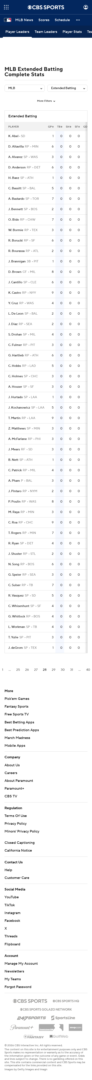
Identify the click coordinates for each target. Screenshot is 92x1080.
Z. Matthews (17, 429)
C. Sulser (14, 585)
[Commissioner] (51, 1026)
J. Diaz (13, 324)
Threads (10, 936)
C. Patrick (15, 470)
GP (50, 126)
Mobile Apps (14, 745)
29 (53, 670)
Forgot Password (17, 987)
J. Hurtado (15, 397)
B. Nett (13, 460)
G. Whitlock (16, 617)
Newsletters (14, 971)
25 (18, 670)
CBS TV (10, 796)
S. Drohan (15, 335)
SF (76, 126)
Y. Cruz (13, 303)
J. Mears (14, 449)
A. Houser (15, 387)
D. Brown (14, 272)
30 (63, 670)
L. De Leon (15, 314)
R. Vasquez (16, 596)
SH (67, 126)
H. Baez (13, 178)
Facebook (12, 920)
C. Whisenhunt (18, 606)
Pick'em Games (16, 699)
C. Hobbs (14, 366)
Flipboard (12, 944)
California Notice (18, 850)
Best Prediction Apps (21, 730)
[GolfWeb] (59, 1036)
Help (8, 870)
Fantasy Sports (16, 706)
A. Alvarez (15, 157)
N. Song (13, 564)
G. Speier (14, 575)
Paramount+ (14, 788)
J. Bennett (15, 209)
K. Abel (13, 136)
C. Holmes (15, 376)
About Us (12, 765)
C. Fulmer (15, 345)
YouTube (11, 897)
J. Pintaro (14, 491)
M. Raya (13, 512)
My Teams (12, 979)
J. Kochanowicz (19, 408)
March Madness (17, 738)
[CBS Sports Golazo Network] (46, 1009)
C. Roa (12, 523)
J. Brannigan (17, 262)
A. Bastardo (16, 199)
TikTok (9, 905)
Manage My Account (21, 963)
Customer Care (16, 878)
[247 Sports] (31, 1017)
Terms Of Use (15, 816)
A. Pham (14, 481)
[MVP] (75, 1026)
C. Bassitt (14, 188)
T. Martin (14, 418)
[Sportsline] (63, 1017)
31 (71, 670)
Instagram (12, 913)
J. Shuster (15, 554)
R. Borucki (15, 241)
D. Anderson (17, 168)
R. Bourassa (16, 251)
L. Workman (16, 627)
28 (44, 670)
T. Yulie (13, 637)
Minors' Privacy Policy (21, 831)
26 (27, 670)
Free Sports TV (16, 714)
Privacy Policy (15, 823)
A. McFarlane (17, 439)
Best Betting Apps (19, 722)
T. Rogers (14, 533)
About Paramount (18, 781)
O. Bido (13, 220)
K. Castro (14, 293)
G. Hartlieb (16, 355)
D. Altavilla (16, 147)
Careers (10, 773)
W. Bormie (15, 230)
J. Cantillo (15, 282)
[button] (6, 7)
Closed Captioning (19, 842)
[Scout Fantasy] (34, 1036)
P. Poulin (14, 502)
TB (59, 126)
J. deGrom (15, 648)
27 (36, 670)
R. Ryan (13, 543)
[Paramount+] (21, 1026)
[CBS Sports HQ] (66, 1000)
